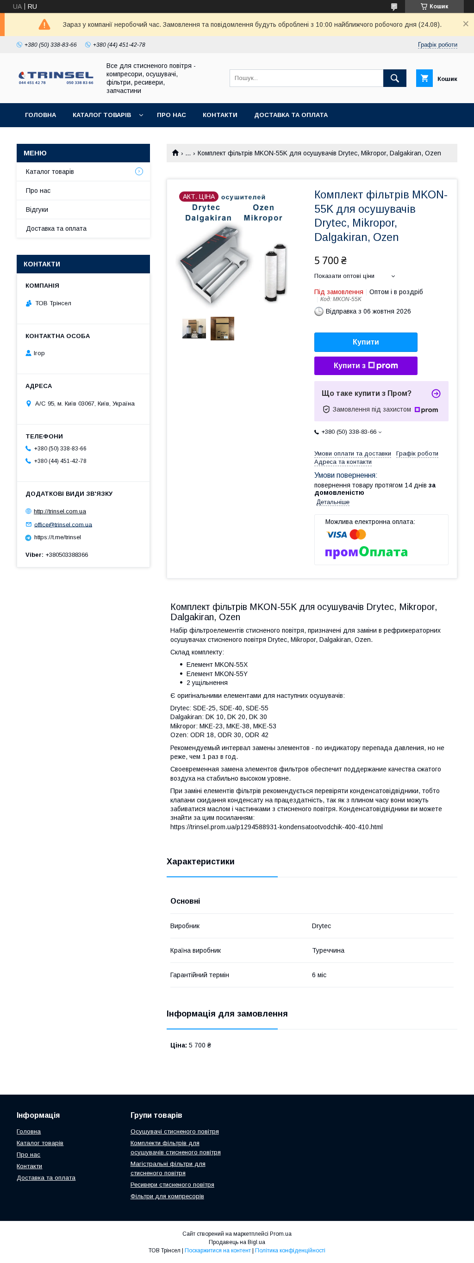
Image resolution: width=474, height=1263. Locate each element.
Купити (366, 342)
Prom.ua (281, 1234)
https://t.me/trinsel (57, 537)
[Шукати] (394, 78)
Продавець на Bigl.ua (237, 1242)
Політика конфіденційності (290, 1250)
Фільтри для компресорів (167, 1196)
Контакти (220, 114)
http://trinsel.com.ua (60, 511)
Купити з (350, 366)
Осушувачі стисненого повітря (175, 1131)
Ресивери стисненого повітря (172, 1184)
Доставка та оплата (291, 114)
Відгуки (37, 209)
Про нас (171, 114)
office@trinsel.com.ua (63, 524)
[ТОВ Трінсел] (56, 83)
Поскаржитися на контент (218, 1250)
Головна (40, 114)
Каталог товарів (102, 114)
